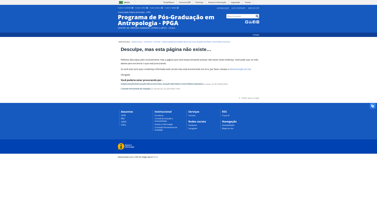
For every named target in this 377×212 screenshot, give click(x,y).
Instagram (192, 128)
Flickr (257, 21)
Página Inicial (137, 42)
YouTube (250, 21)
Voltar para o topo (250, 98)
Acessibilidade (223, 8)
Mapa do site (253, 8)
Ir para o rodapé (171, 8)
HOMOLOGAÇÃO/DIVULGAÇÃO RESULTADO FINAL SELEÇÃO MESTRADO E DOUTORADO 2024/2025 (162, 84)
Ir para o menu (141, 8)
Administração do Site (240, 69)
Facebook (254, 21)
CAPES (124, 122)
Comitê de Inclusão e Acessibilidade (164, 119)
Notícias (157, 42)
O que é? (226, 115)
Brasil (127, 2)
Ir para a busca (156, 8)
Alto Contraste (238, 8)
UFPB (123, 115)
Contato (256, 35)
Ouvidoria (159, 115)
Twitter (246, 21)
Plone (155, 157)
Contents (148, 42)
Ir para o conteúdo (125, 8)
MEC (123, 118)
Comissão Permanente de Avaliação (135, 88)
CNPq (123, 125)
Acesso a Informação (164, 124)
